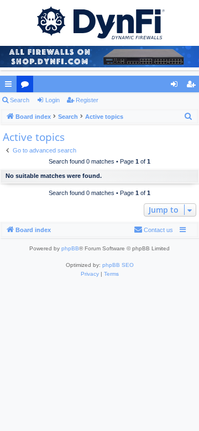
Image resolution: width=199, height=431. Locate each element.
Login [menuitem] (176, 86)
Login (52, 100)
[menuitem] (188, 117)
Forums (27, 86)
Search (19, 100)
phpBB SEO (118, 265)
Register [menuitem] (193, 86)
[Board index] (99, 22)
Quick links (10, 86)
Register (87, 100)
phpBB (70, 248)
